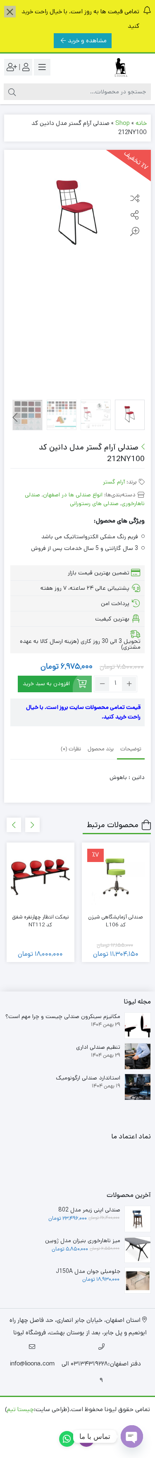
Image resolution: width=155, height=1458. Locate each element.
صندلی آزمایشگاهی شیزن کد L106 (115, 921)
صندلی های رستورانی (94, 503)
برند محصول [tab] (101, 749)
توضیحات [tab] (130, 749)
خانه (141, 123)
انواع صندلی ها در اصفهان (73, 495)
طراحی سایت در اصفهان (96, 1421)
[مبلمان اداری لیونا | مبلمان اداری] (118, 67)
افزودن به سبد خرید (46, 683)
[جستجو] (12, 91)
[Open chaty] (132, 1436)
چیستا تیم (20, 1409)
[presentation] (15, 417)
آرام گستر (114, 482)
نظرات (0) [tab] (71, 749)
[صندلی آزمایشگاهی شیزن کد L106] (115, 876)
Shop (122, 123)
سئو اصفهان (44, 1421)
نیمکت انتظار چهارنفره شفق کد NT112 (40, 921)
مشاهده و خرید (87, 40)
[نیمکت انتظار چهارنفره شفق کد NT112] (40, 876)
